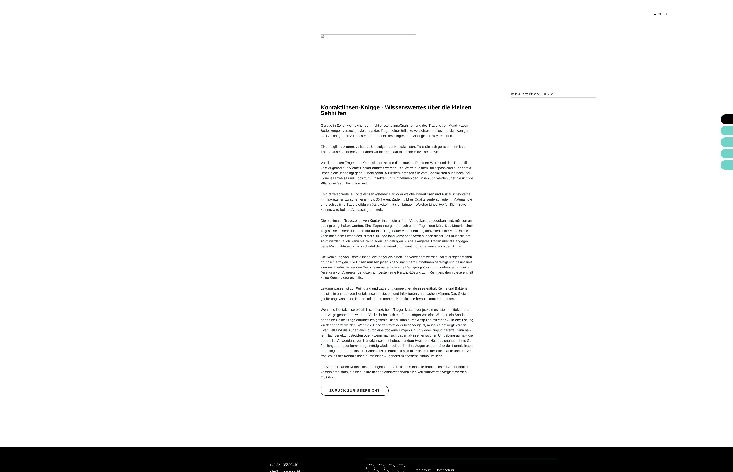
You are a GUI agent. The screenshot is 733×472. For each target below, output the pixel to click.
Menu (662, 14)
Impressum (423, 470)
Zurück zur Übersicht (354, 390)
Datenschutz (444, 470)
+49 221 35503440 (284, 465)
